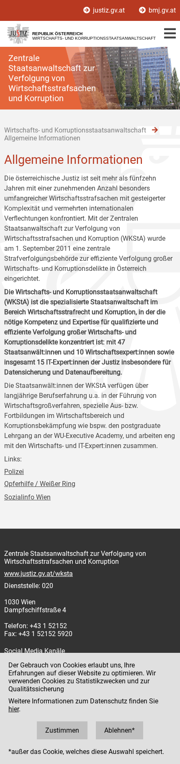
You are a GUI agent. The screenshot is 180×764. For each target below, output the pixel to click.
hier (13, 709)
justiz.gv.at (108, 10)
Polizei (14, 472)
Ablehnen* (119, 730)
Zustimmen (62, 730)
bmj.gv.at (161, 10)
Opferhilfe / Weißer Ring (39, 484)
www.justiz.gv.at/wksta (38, 574)
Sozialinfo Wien (27, 497)
